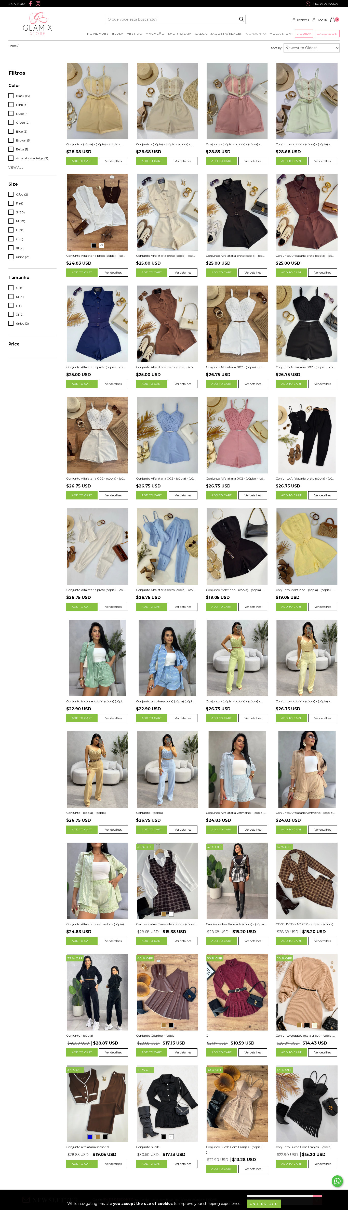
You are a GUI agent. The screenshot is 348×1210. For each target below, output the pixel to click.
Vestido (134, 33)
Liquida (304, 33)
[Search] (241, 19)
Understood (264, 1204)
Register (303, 20)
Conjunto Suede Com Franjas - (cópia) (303, 1147)
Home (12, 46)
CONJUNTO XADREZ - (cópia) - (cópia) (304, 924)
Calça (201, 33)
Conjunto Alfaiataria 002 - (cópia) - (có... (235, 367)
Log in (322, 20)
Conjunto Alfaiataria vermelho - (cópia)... (236, 813)
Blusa (118, 33)
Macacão (155, 33)
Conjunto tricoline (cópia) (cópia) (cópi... (95, 701)
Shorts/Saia (180, 33)
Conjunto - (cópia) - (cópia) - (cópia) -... (94, 144)
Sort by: (277, 48)
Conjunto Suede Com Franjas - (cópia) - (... (235, 1149)
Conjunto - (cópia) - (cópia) (86, 813)
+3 (101, 245)
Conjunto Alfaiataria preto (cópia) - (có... (95, 256)
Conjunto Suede (147, 1147)
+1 (171, 914)
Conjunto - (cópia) (149, 813)
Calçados (327, 33)
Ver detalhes (113, 161)
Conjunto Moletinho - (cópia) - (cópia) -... (235, 590)
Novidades (98, 33)
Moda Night (281, 33)
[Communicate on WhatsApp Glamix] (337, 1181)
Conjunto (256, 33)
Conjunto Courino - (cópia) (156, 1035)
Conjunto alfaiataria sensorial (87, 1147)
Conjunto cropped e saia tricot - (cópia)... (305, 1035)
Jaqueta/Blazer (226, 33)
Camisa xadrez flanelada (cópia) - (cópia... (166, 924)
